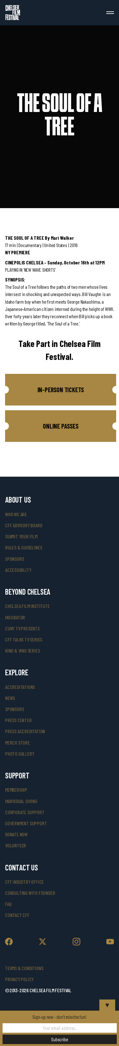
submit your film (21, 536)
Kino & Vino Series (22, 650)
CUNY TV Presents (22, 628)
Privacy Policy (19, 979)
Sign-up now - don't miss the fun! (59, 1017)
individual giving (21, 801)
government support (26, 823)
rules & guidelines (23, 547)
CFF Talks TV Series (23, 639)
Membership (16, 790)
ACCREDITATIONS (20, 687)
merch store (17, 743)
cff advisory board (23, 525)
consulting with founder (30, 893)
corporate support (24, 812)
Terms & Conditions (24, 968)
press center (18, 720)
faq (8, 904)
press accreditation (25, 731)
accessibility (18, 570)
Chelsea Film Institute (27, 606)
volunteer (15, 845)
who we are (16, 514)
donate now (16, 834)
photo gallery (19, 754)
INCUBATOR (15, 617)
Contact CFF (17, 915)
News (10, 698)
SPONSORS (14, 709)
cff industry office (24, 882)
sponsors (14, 559)
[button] (60, 389)
